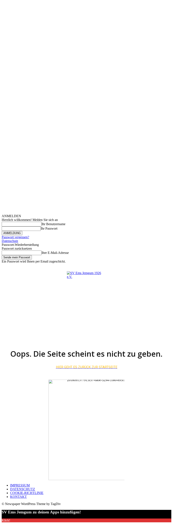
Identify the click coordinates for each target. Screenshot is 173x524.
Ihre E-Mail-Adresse (55, 253)
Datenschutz (10, 241)
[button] (167, 318)
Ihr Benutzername (53, 224)
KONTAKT (18, 496)
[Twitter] (159, 266)
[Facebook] (149, 266)
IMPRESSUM (20, 485)
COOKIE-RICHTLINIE (26, 493)
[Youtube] (168, 266)
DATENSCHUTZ (22, 489)
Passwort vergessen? (15, 237)
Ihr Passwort (49, 228)
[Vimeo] (164, 266)
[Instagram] (154, 266)
